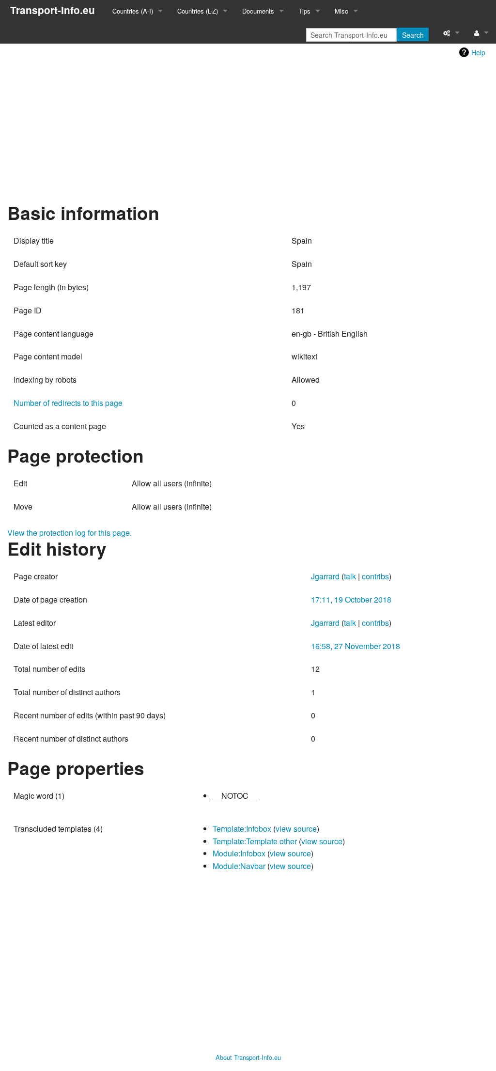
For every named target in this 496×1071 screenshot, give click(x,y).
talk (350, 576)
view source (296, 828)
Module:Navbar (239, 865)
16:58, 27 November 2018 (355, 646)
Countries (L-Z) (197, 11)
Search (413, 35)
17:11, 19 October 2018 (351, 599)
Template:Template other (255, 841)
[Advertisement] (248, 129)
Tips (304, 11)
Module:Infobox (239, 853)
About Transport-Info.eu (248, 1057)
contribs (375, 576)
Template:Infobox (242, 828)
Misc (341, 11)
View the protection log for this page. (69, 532)
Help (478, 52)
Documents (258, 11)
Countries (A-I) (132, 11)
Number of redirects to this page (68, 402)
